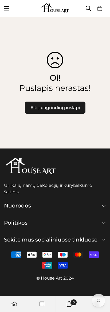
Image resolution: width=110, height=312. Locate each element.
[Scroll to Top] (100, 283)
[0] (69, 304)
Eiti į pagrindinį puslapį (55, 107)
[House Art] (55, 8)
